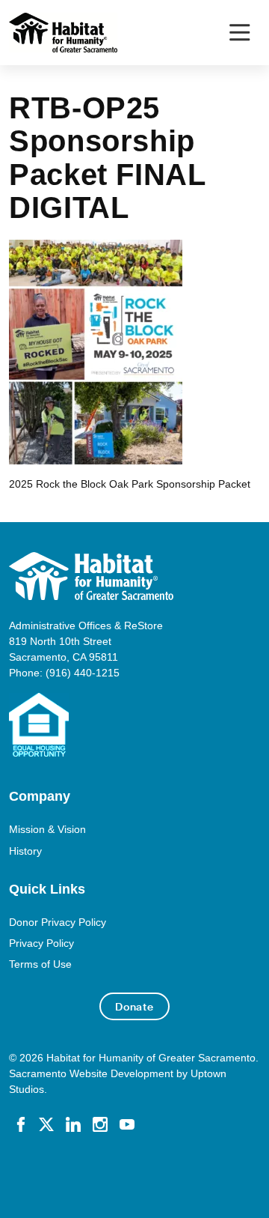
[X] (46, 1123)
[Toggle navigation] (239, 32)
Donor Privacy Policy (57, 922)
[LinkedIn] (73, 1123)
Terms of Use (40, 964)
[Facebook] (21, 1123)
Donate (134, 1007)
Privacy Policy (41, 943)
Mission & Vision (47, 829)
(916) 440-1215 (83, 673)
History (25, 851)
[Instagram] (100, 1123)
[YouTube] (127, 1123)
